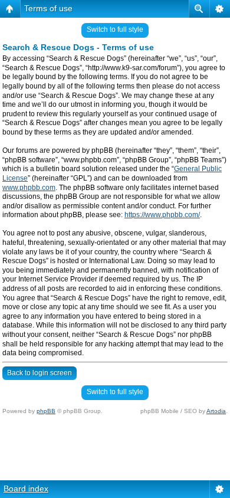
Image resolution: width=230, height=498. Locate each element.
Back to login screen (39, 373)
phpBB (46, 411)
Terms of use (48, 8)
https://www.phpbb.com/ (162, 215)
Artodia (216, 411)
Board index (26, 488)
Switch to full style (115, 29)
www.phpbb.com (28, 188)
